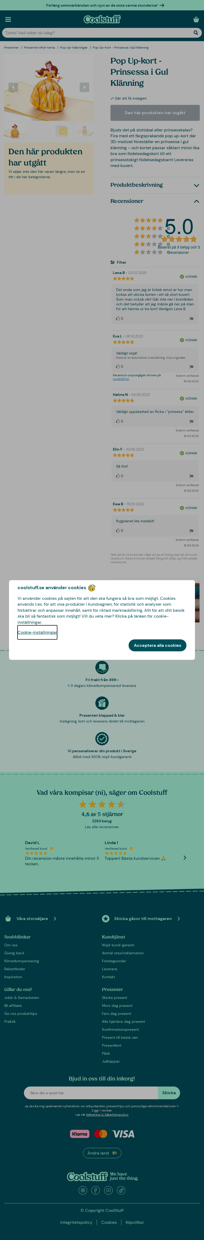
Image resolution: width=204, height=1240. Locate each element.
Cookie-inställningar (37, 632)
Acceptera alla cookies (157, 645)
